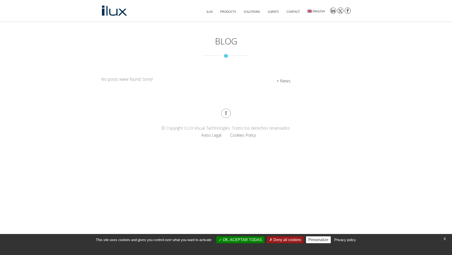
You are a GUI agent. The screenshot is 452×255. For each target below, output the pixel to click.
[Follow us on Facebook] (348, 11)
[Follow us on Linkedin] (333, 11)
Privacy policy (345, 240)
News (285, 81)
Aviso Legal (211, 135)
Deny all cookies (286, 240)
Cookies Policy (243, 135)
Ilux (210, 11)
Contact (293, 11)
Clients (273, 11)
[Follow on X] (340, 11)
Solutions (252, 11)
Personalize (318, 240)
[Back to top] (226, 113)
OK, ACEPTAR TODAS (242, 240)
